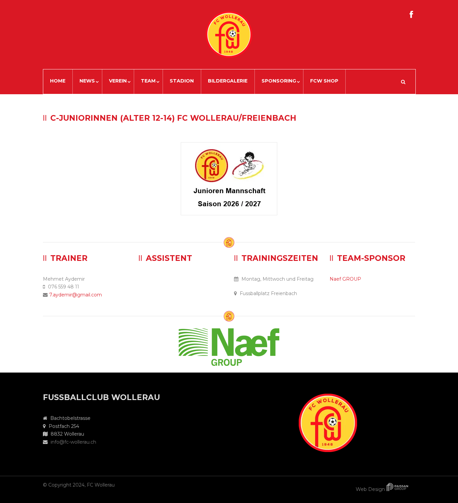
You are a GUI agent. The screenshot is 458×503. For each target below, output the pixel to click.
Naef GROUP (345, 279)
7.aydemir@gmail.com (75, 295)
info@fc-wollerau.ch (73, 442)
